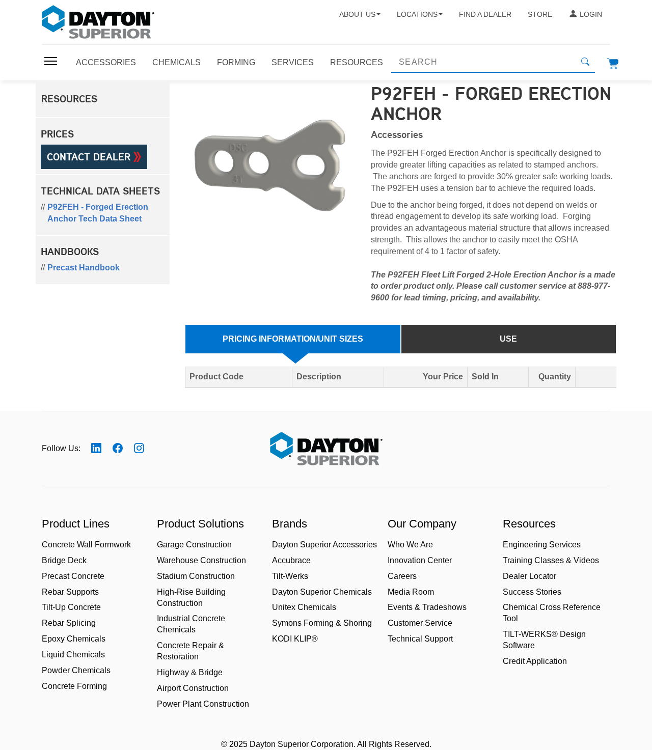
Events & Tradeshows (427, 607)
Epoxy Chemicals (73, 638)
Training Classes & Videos (551, 560)
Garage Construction (194, 544)
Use (508, 339)
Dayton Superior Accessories (324, 544)
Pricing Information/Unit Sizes (293, 339)
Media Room (411, 592)
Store (540, 14)
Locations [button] (417, 14)
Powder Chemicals (76, 670)
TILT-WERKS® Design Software (544, 640)
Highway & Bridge (190, 672)
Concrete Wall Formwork (86, 544)
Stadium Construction (196, 576)
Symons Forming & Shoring (322, 623)
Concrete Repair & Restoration (190, 651)
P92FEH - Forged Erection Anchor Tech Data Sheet (97, 213)
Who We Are (410, 544)
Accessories (106, 62)
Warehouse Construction (201, 560)
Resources (356, 62)
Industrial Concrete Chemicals (191, 624)
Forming (236, 62)
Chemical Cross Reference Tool (552, 613)
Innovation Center (420, 560)
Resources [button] (69, 98)
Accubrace (291, 560)
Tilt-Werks (290, 576)
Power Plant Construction (203, 704)
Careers (402, 576)
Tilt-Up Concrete (71, 607)
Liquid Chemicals (73, 654)
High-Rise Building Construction (191, 597)
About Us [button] (357, 14)
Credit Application (535, 661)
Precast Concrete (73, 576)
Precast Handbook (83, 267)
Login (591, 14)
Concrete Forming (74, 686)
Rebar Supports (70, 592)
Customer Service (420, 623)
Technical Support (420, 638)
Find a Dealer (485, 14)
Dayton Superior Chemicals (322, 592)
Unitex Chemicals (304, 607)
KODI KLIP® (295, 638)
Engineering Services (542, 544)
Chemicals (176, 62)
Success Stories (532, 592)
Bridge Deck (64, 560)
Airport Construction (193, 688)
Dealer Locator (529, 576)
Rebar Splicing (69, 623)
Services (292, 62)
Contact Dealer (90, 156)
